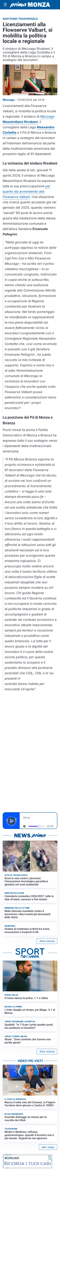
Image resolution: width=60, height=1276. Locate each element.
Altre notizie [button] (47, 941)
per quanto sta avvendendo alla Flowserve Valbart (26, 191)
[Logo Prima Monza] (30, 5)
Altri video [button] (48, 1147)
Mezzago (47, 116)
